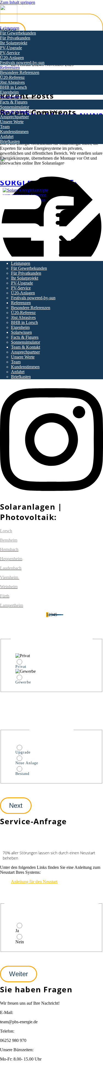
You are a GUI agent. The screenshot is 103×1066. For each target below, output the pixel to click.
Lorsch (6, 530)
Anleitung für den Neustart (34, 881)
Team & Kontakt (14, 112)
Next (16, 805)
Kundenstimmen (14, 131)
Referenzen (10, 67)
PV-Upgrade (11, 47)
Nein (19, 941)
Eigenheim (9, 92)
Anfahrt (6, 136)
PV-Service (10, 52)
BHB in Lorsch (13, 87)
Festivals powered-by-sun (22, 62)
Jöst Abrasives (12, 82)
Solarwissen (10, 97)
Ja (17, 930)
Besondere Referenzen (19, 72)
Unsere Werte (12, 121)
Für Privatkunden (15, 38)
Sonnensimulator (14, 107)
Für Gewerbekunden (18, 33)
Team (5, 126)
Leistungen (9, 28)
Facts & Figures (13, 102)
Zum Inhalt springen (17, 2)
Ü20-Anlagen (12, 57)
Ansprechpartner (14, 116)
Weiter (18, 974)
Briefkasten (10, 141)
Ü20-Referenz (12, 77)
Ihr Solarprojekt (13, 43)
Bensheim (8, 540)
